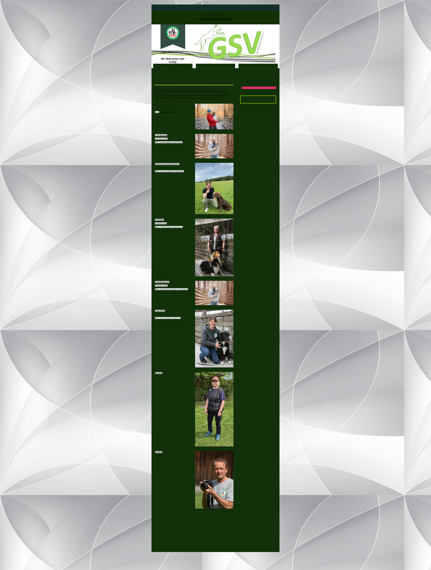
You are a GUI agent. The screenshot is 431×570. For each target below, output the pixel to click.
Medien (249, 8)
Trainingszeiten (226, 8)
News (174, 8)
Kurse (205, 8)
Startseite (165, 8)
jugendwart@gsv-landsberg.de (170, 318)
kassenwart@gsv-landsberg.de (171, 171)
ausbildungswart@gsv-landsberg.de (173, 289)
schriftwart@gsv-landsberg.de (171, 227)
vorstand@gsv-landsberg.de (169, 112)
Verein (183, 8)
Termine (239, 8)
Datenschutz (226, 539)
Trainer (214, 8)
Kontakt (259, 8)
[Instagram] (242, 88)
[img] (173, 33)
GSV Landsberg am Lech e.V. (258, 101)
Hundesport (194, 8)
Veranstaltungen (258, 98)
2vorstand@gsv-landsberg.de (171, 142)
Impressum (204, 539)
